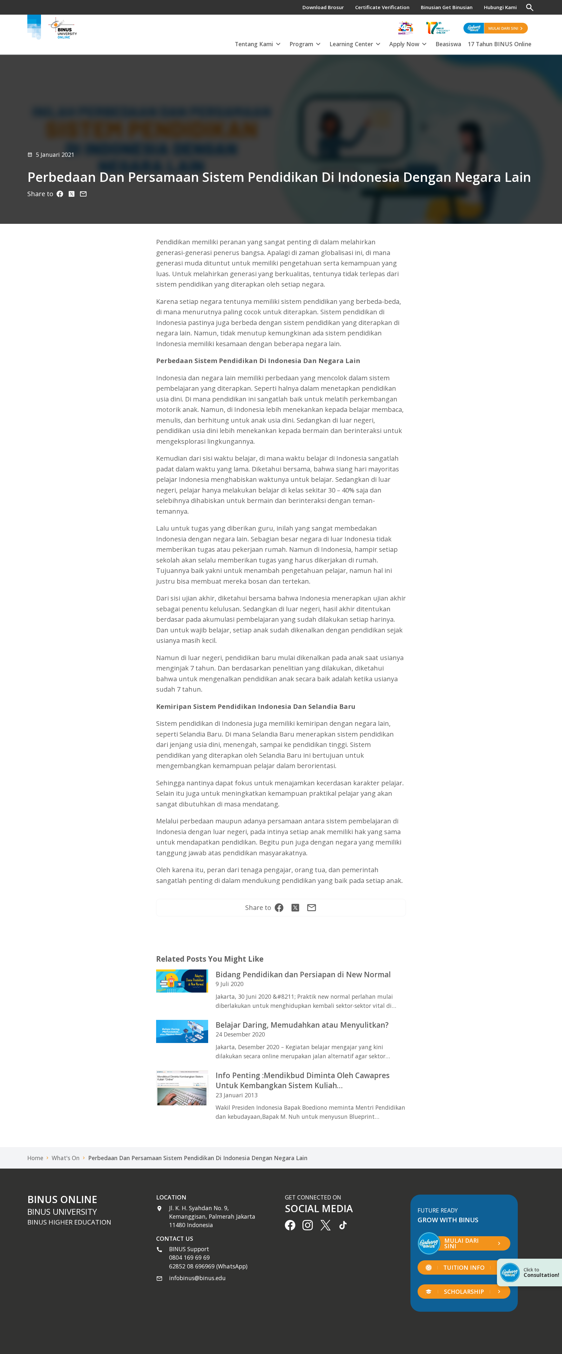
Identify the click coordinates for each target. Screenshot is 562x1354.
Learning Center (351, 44)
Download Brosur (323, 7)
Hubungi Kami (500, 7)
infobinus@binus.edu (197, 1278)
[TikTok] (343, 1225)
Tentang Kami (254, 44)
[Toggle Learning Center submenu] (378, 43)
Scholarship (464, 1291)
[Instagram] (83, 194)
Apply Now (404, 44)
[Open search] (530, 7)
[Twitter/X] (71, 194)
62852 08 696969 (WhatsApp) (208, 1266)
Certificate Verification (382, 7)
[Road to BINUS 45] (405, 28)
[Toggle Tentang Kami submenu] (278, 43)
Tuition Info (464, 1267)
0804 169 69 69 (189, 1257)
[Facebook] (60, 194)
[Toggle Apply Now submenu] (424, 43)
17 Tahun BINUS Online (499, 44)
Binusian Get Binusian (447, 7)
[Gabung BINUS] (495, 28)
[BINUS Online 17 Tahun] (438, 28)
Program (301, 44)
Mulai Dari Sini (461, 1243)
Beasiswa (448, 44)
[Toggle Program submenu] (318, 43)
